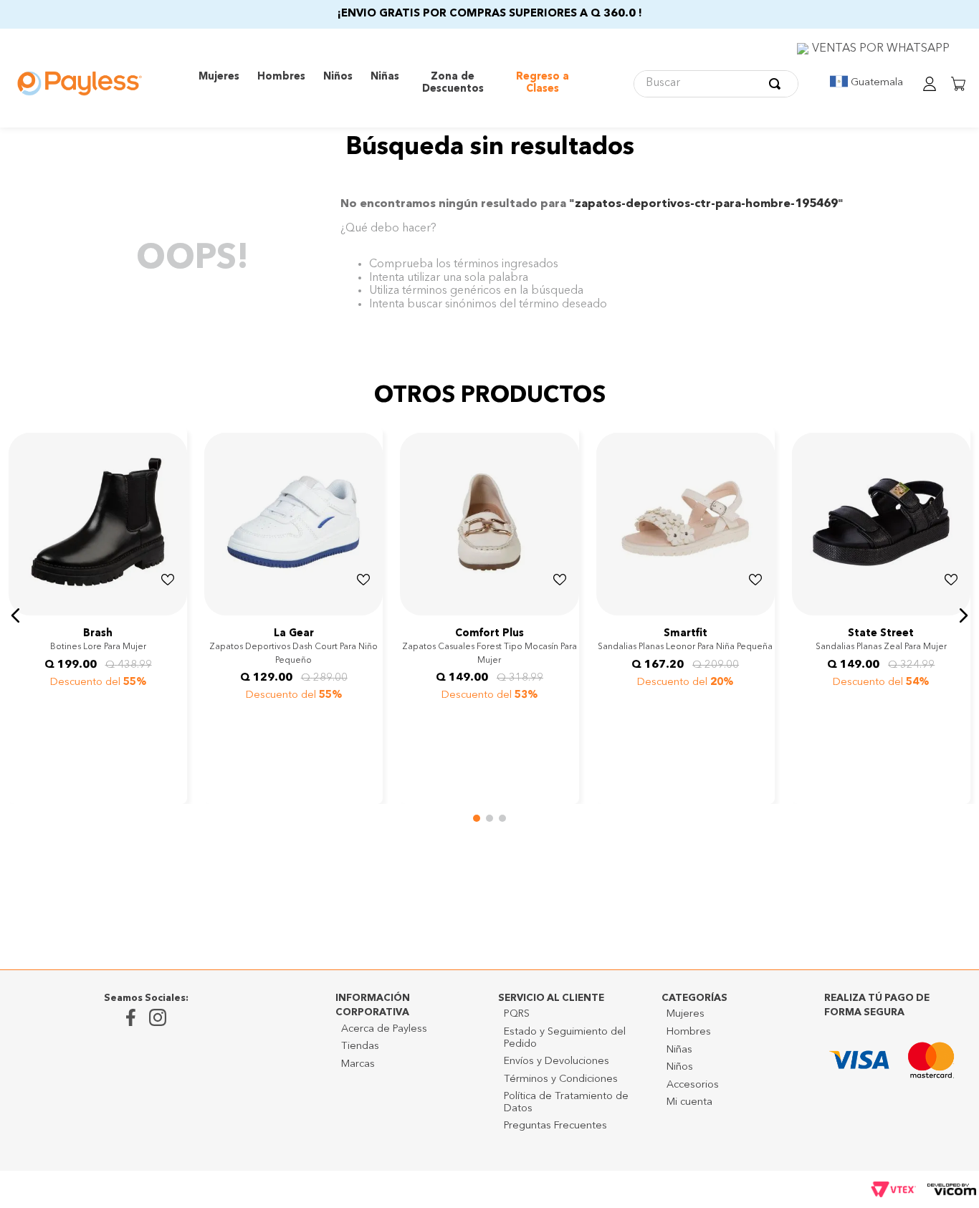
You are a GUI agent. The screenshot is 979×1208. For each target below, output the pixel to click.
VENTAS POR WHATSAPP (881, 48)
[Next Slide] (174, 603)
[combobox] (716, 83)
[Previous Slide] (21, 603)
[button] (16, 586)
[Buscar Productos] (777, 84)
